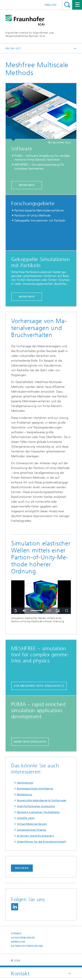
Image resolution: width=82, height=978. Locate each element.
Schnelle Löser (26, 818)
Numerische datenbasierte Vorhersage (41, 800)
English (51, 4)
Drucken (22, 868)
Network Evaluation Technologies (38, 812)
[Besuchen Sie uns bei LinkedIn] (14, 906)
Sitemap (16, 933)
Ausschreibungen (23, 937)
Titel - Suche (67, 4)
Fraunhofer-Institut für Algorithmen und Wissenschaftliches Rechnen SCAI (29, 34)
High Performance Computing (36, 806)
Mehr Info (27, 185)
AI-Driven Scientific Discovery (35, 835)
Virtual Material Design (32, 823)
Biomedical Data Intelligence (35, 788)
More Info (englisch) (30, 741)
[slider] (36, 610)
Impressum (18, 941)
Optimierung (25, 782)
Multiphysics (24, 794)
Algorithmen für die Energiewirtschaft (41, 841)
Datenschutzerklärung (27, 946)
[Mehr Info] (41, 112)
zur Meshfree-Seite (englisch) (37, 685)
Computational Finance (31, 829)
